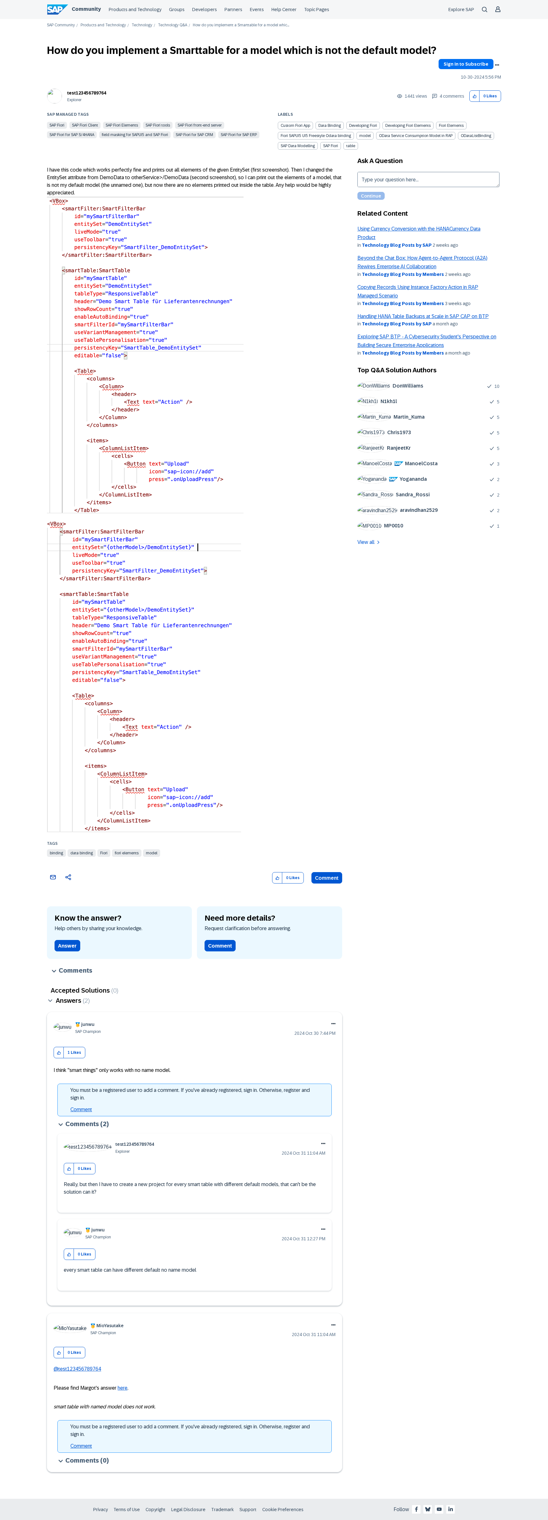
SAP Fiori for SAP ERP (239, 135)
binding (56, 853)
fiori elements (127, 853)
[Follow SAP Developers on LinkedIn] (450, 1509)
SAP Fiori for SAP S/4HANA (71, 135)
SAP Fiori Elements (122, 125)
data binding (81, 853)
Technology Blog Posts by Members (403, 274)
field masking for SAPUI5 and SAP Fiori (135, 135)
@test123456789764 (77, 1369)
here (122, 1388)
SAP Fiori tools (158, 125)
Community (86, 9)
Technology (142, 25)
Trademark (222, 1509)
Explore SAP (461, 9)
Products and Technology (135, 9)
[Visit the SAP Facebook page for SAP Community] (416, 1509)
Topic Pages (316, 9)
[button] (475, 96)
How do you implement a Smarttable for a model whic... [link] (241, 25)
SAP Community (61, 25)
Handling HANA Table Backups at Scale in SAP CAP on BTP (423, 316)
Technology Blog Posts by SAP (397, 245)
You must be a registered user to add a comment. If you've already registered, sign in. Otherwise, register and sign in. (190, 1093)
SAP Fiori (56, 125)
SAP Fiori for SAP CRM (194, 135)
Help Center (284, 9)
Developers (204, 9)
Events (257, 9)
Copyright (156, 1509)
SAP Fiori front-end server (200, 125)
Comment (327, 878)
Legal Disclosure (188, 1509)
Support (248, 1509)
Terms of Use (127, 1509)
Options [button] (496, 65)
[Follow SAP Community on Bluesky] (427, 1509)
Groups (177, 9)
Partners (233, 9)
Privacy (100, 1509)
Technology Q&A (172, 25)
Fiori (104, 853)
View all (366, 542)
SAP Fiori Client (85, 125)
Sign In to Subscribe (466, 64)
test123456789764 (86, 92)
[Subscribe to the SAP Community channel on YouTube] (439, 1509)
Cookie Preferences (282, 1509)
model (151, 853)
